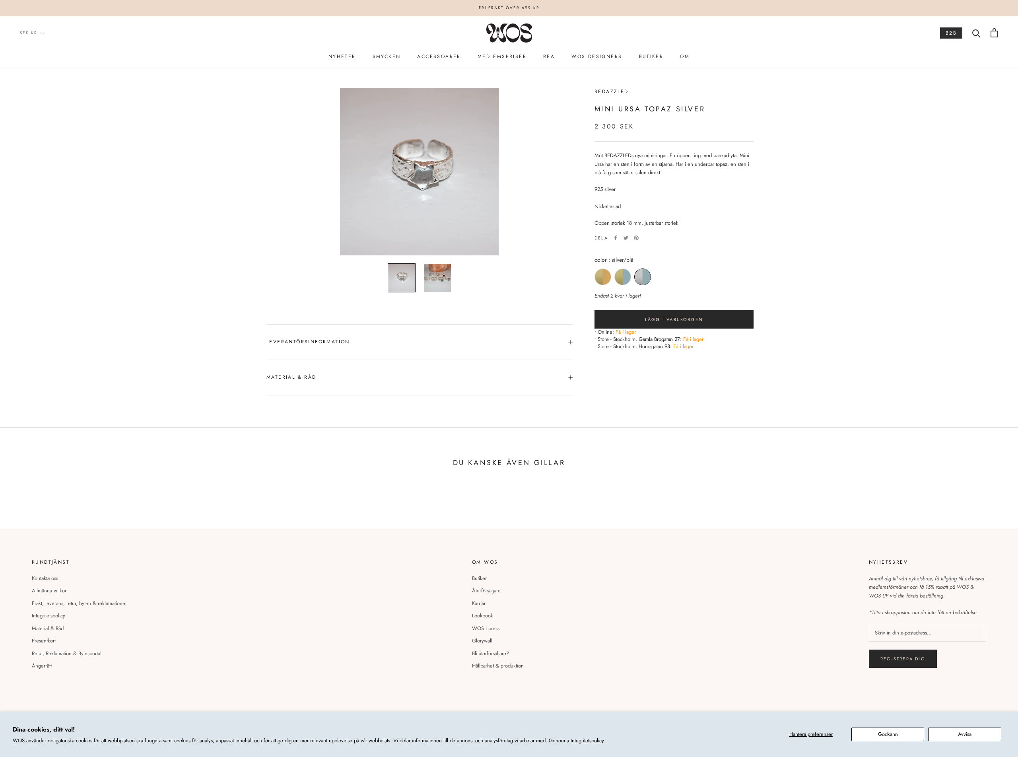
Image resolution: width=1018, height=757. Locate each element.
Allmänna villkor (49, 590)
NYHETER (342, 56)
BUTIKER (651, 56)
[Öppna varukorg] (994, 32)
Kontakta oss (45, 578)
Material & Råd (48, 628)
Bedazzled (611, 91)
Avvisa (964, 734)
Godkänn (888, 734)
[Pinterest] (636, 237)
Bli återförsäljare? (490, 653)
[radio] (602, 277)
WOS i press (485, 628)
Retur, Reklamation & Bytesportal (66, 653)
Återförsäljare (486, 590)
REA (549, 56)
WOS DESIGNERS (596, 56)
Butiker (479, 578)
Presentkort (44, 640)
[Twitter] (626, 237)
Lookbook (482, 615)
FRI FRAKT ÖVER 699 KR (509, 8)
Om (685, 56)
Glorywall (482, 640)
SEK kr (28, 33)
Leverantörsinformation (308, 341)
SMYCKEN (387, 56)
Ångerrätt (42, 665)
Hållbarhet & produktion (498, 665)
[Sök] (976, 33)
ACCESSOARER (438, 56)
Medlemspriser (502, 56)
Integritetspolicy (587, 740)
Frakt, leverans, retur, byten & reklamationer (79, 603)
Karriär (479, 603)
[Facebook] (615, 237)
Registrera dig (902, 659)
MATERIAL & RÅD (291, 377)
